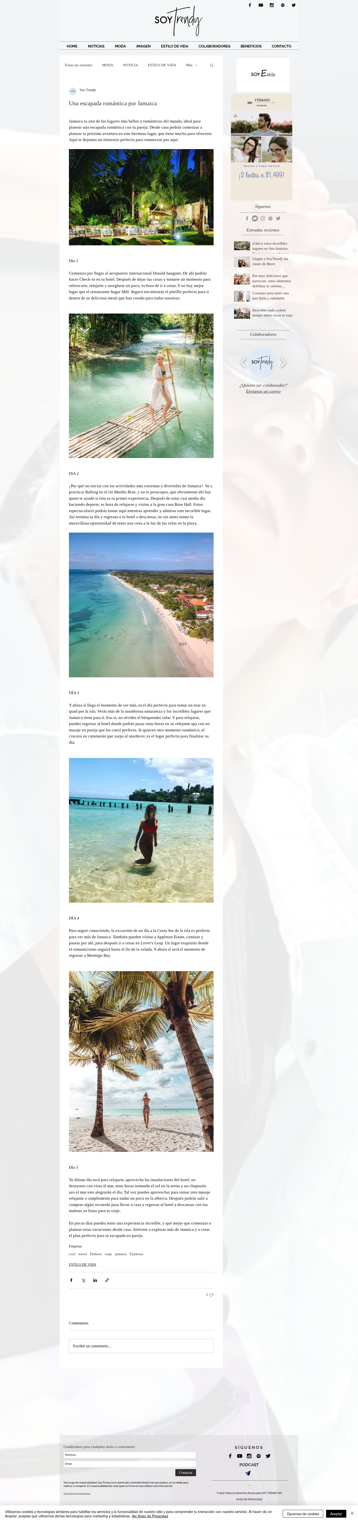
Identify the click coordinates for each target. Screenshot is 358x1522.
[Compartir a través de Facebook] (71, 1280)
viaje (108, 1254)
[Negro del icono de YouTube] (261, 5)
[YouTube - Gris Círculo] (255, 218)
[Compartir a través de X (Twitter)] (83, 1280)
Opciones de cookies (303, 1513)
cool (72, 1254)
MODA (107, 65)
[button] (211, 65)
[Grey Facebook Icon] (247, 218)
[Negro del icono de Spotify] (282, 5)
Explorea (136, 1254)
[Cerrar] (352, 1513)
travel (82, 1254)
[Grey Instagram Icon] (263, 218)
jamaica (121, 1254)
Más (189, 65)
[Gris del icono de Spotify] (270, 218)
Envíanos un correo (263, 391)
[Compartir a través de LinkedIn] (95, 1280)
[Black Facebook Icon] (250, 5)
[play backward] (243, 362)
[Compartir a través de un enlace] (107, 1280)
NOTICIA (130, 65)
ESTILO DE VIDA (162, 65)
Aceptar (336, 1513)
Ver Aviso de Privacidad (150, 1515)
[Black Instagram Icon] (271, 5)
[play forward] (282, 362)
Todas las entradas (78, 65)
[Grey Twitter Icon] (278, 218)
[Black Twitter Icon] (293, 5)
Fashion (96, 1254)
